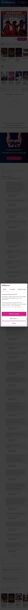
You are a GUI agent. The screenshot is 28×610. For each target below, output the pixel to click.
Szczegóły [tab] (12, 289)
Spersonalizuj (13, 318)
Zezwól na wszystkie (14, 313)
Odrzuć (14, 323)
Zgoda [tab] (4, 289)
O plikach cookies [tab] (21, 289)
